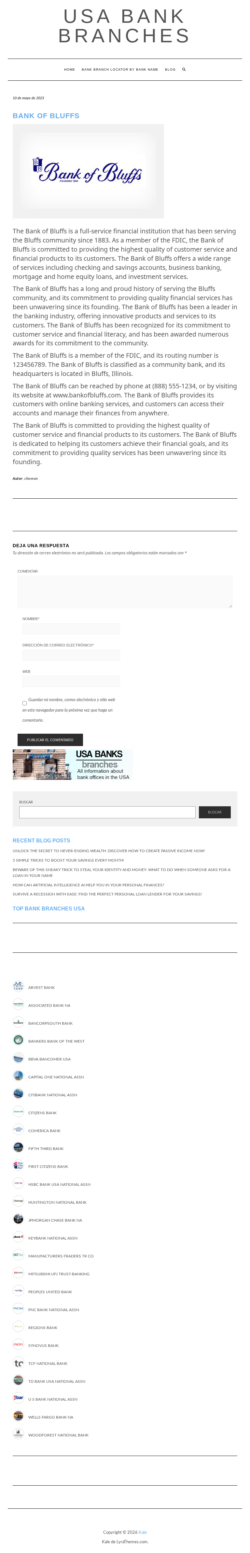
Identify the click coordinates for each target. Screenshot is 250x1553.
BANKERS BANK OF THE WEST (56, 1041)
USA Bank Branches (125, 26)
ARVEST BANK (41, 988)
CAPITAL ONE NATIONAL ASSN (56, 1077)
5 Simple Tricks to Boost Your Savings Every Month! (68, 860)
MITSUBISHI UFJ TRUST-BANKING (59, 1274)
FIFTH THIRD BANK (45, 1149)
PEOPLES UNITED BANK (50, 1292)
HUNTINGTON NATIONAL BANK (57, 1202)
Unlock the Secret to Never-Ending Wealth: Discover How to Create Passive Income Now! (109, 851)
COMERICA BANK (44, 1131)
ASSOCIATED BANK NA (49, 1005)
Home (69, 69)
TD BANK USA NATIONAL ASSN (56, 1381)
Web (26, 671)
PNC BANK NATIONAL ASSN (53, 1310)
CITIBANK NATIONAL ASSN (52, 1095)
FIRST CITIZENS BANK (48, 1167)
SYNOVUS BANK (43, 1346)
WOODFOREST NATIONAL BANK (58, 1435)
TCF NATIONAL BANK (47, 1364)
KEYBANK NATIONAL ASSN (52, 1238)
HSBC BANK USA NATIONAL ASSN (59, 1184)
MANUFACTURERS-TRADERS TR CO (61, 1256)
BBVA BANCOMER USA (49, 1059)
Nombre (30, 619)
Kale (143, 1533)
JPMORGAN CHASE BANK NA (55, 1220)
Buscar (26, 802)
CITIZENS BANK (42, 1113)
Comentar (28, 571)
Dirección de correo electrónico (58, 645)
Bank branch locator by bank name (120, 69)
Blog (170, 69)
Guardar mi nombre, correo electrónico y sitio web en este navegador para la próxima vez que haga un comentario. (68, 710)
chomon (31, 478)
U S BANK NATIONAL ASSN (52, 1399)
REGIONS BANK (42, 1328)
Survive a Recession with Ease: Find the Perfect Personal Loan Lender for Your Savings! (107, 894)
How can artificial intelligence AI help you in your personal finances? (88, 885)
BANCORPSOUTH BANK (50, 1023)
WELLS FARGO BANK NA (50, 1417)
